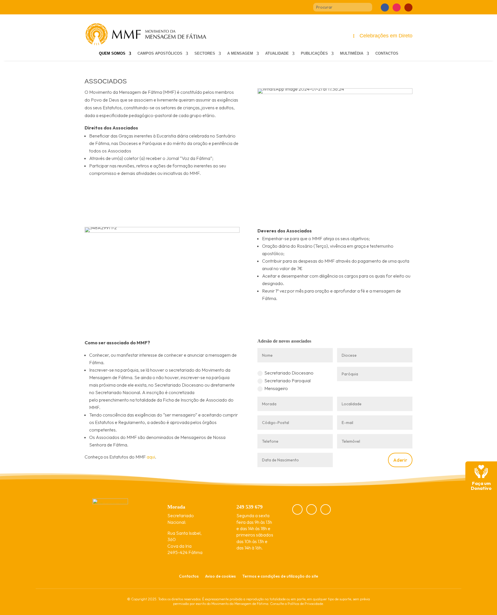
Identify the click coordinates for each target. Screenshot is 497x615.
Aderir (400, 460)
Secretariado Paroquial (287, 380)
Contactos (386, 53)
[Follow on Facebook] (385, 7)
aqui (151, 457)
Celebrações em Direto (386, 36)
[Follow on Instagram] (397, 7)
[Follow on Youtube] (408, 7)
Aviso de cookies (220, 576)
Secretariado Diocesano (289, 373)
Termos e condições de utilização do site (280, 576)
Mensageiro (276, 388)
